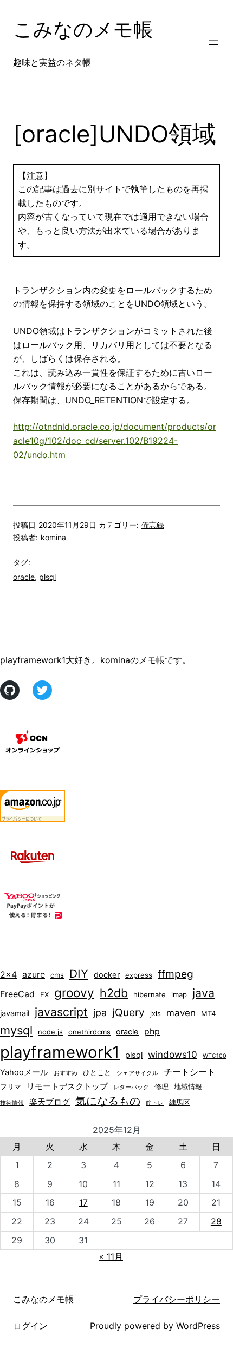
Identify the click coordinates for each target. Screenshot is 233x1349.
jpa (100, 1012)
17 (83, 1202)
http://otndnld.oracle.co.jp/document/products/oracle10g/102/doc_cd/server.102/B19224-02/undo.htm (114, 440)
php (152, 1031)
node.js (50, 1031)
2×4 (8, 975)
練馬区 (179, 1102)
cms (57, 975)
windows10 (172, 1054)
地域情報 (188, 1086)
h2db (114, 993)
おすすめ (65, 1073)
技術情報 (12, 1102)
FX (44, 994)
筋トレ (155, 1102)
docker (107, 975)
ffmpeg (175, 973)
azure (33, 975)
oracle (24, 576)
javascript (61, 1012)
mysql (16, 1030)
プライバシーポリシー (176, 1299)
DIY (78, 973)
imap (179, 994)
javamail (14, 1013)
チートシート (190, 1072)
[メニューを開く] (213, 42)
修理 (161, 1086)
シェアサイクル (137, 1073)
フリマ (10, 1086)
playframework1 (60, 1052)
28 (216, 1221)
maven (181, 1012)
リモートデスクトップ (67, 1086)
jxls (155, 1013)
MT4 (208, 1013)
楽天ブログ (49, 1102)
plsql (47, 576)
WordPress (198, 1325)
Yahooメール (24, 1072)
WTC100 (214, 1055)
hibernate (149, 994)
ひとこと (97, 1072)
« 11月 (111, 1256)
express (138, 975)
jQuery (128, 1012)
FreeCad (17, 994)
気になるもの (107, 1101)
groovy (74, 992)
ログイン (30, 1325)
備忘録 (152, 524)
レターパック (131, 1087)
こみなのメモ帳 (83, 29)
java (203, 993)
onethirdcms (89, 1031)
